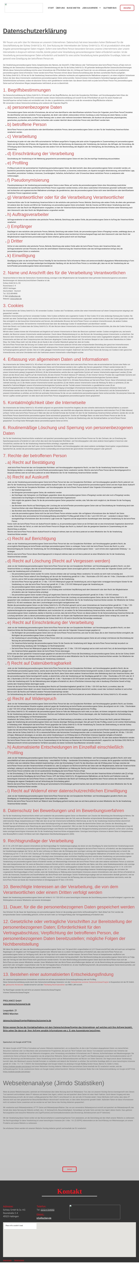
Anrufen (127, 8)
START (51, 8)
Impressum (7, 1260)
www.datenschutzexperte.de (16, 1004)
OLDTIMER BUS (110, 8)
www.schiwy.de (16, 299)
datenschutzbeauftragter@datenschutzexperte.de (27, 1020)
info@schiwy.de (14, 296)
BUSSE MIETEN (73, 8)
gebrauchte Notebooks (15, 985)
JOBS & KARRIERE (90, 8)
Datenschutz (19, 1260)
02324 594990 (47, 1210)
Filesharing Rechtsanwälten (54, 985)
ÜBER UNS (60, 8)
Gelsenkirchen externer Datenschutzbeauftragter (90, 982)
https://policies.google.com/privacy (17, 1066)
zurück (69, 1169)
